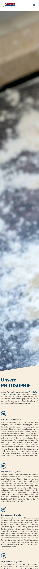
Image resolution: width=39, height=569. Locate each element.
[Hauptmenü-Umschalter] (34, 5)
